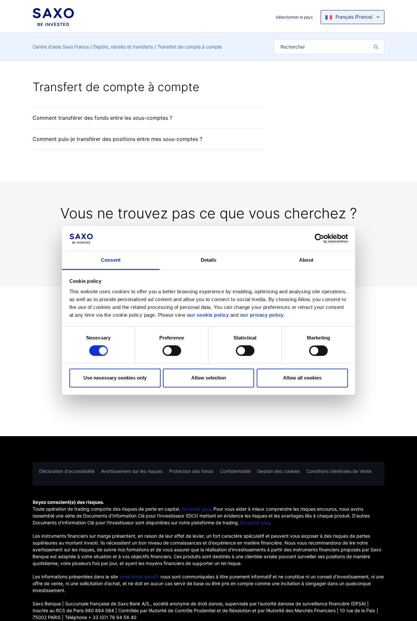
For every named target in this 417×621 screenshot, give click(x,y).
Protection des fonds (191, 471)
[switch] (172, 351)
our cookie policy (208, 315)
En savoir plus (196, 509)
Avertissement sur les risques (132, 471)
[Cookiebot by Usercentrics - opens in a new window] (319, 238)
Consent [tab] (111, 260)
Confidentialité (235, 471)
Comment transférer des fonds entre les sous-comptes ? (102, 118)
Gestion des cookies (278, 471)
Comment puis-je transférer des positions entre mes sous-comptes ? (117, 139)
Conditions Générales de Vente (338, 471)
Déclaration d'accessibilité (66, 471)
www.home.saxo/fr (139, 576)
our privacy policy (262, 315)
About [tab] (306, 260)
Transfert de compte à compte (189, 46)
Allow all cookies (302, 377)
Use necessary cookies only (115, 377)
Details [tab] (209, 260)
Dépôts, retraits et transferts (123, 46)
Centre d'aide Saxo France (61, 46)
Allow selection (208, 377)
